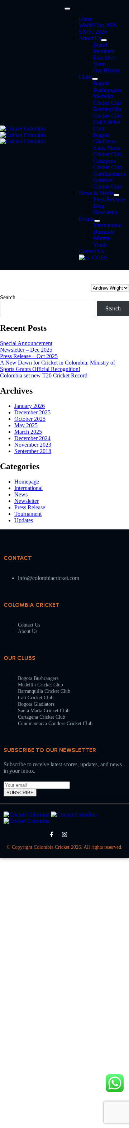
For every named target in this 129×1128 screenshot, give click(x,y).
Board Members (103, 48)
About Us (90, 38)
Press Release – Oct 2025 (29, 356)
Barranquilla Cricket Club (107, 112)
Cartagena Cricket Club (107, 164)
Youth (100, 245)
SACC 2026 (93, 32)
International (107, 225)
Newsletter (105, 212)
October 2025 (30, 419)
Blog (98, 206)
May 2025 (26, 425)
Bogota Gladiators (104, 138)
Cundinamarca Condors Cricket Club (109, 180)
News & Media (96, 193)
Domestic (104, 232)
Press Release (29, 507)
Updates (23, 520)
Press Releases (109, 199)
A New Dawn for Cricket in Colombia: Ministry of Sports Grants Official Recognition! (57, 366)
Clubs (85, 77)
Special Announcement (26, 343)
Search (7, 297)
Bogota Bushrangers (107, 86)
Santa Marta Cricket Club (107, 151)
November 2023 (32, 445)
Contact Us (91, 251)
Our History (106, 70)
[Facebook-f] (51, 834)
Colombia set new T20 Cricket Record (43, 375)
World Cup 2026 (98, 25)
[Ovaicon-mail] (77, 834)
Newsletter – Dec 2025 (26, 350)
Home (86, 19)
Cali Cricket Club (35, 697)
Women (102, 238)
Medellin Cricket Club (107, 99)
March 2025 (28, 432)
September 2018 (32, 451)
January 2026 (29, 406)
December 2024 (32, 438)
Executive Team (104, 60)
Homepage (26, 482)
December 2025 (32, 412)
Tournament (28, 514)
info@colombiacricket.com (48, 578)
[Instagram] (64, 834)
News (21, 494)
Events (86, 219)
